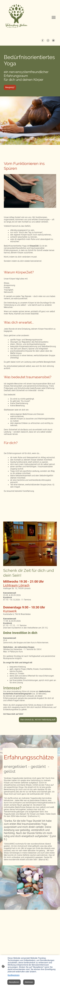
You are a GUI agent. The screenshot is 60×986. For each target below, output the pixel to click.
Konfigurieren (14, 975)
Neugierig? (10, 87)
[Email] (53, 40)
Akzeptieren (14, 982)
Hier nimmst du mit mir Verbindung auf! (37, 720)
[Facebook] (42, 40)
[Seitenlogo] (16, 17)
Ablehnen (29, 982)
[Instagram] (48, 40)
